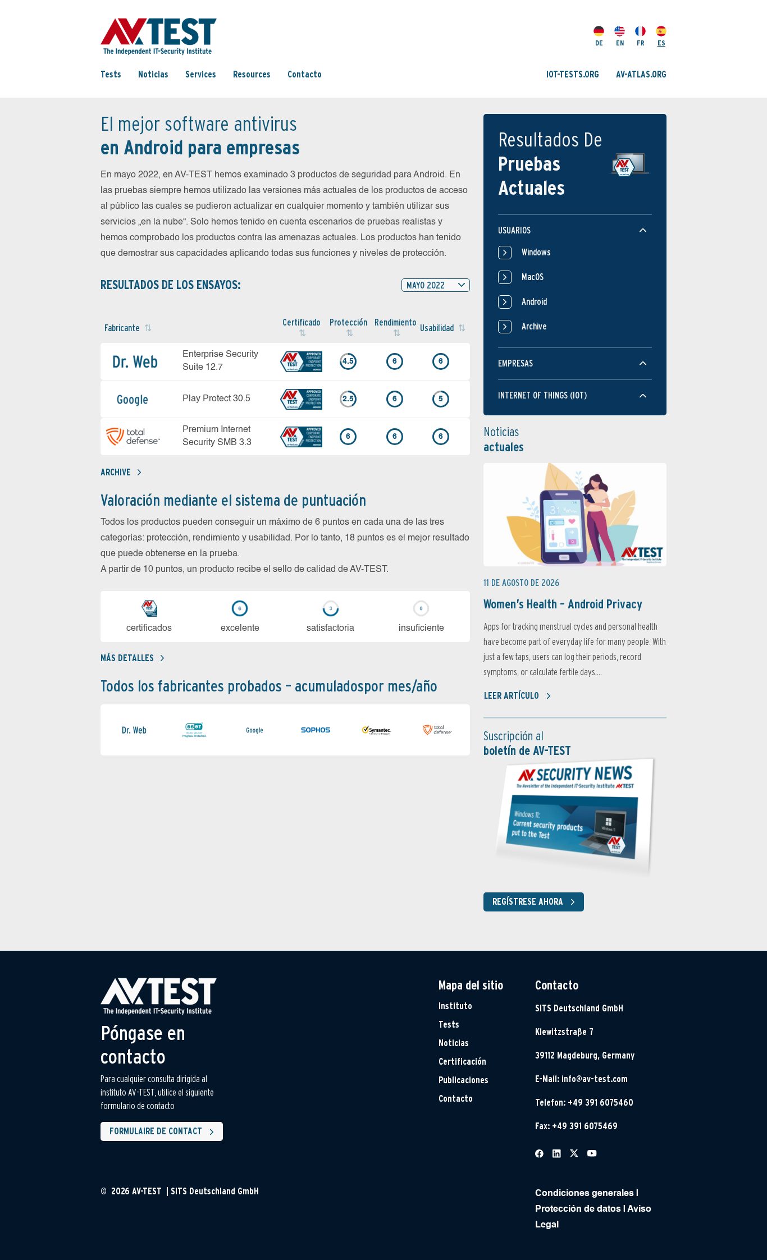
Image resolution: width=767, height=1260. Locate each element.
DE (599, 43)
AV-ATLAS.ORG (641, 74)
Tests (111, 74)
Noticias (153, 74)
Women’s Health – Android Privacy (562, 604)
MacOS (533, 277)
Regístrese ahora (527, 901)
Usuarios (514, 230)
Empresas (515, 363)
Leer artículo (511, 695)
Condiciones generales (584, 1193)
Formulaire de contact (155, 1131)
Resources (252, 74)
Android (534, 301)
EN (620, 43)
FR (641, 43)
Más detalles (127, 658)
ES (661, 43)
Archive (116, 472)
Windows (536, 252)
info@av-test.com (594, 1079)
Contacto (304, 74)
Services (200, 74)
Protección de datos (578, 1209)
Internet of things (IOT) (542, 395)
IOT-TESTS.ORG (572, 74)
